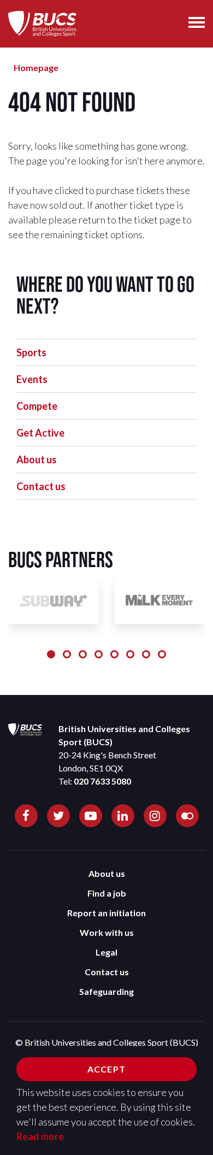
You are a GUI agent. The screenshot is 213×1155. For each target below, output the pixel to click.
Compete (36, 406)
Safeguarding (106, 991)
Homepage (36, 67)
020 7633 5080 (102, 781)
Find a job (106, 893)
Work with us (107, 932)
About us (36, 459)
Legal (106, 952)
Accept (106, 1069)
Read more (40, 1136)
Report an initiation (106, 913)
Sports (31, 352)
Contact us (41, 486)
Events (32, 379)
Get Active (40, 433)
